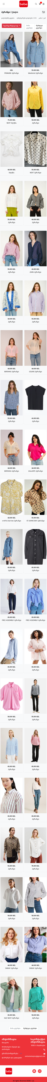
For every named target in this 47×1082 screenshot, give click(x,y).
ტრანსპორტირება (10, 1053)
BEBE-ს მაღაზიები (38, 1045)
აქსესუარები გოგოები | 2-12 (26, 18)
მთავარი (5, 1043)
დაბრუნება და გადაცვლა (12, 1058)
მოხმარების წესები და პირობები (11, 1048)
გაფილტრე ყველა (7, 18)
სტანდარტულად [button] (11, 26)
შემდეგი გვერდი (39, 27)
